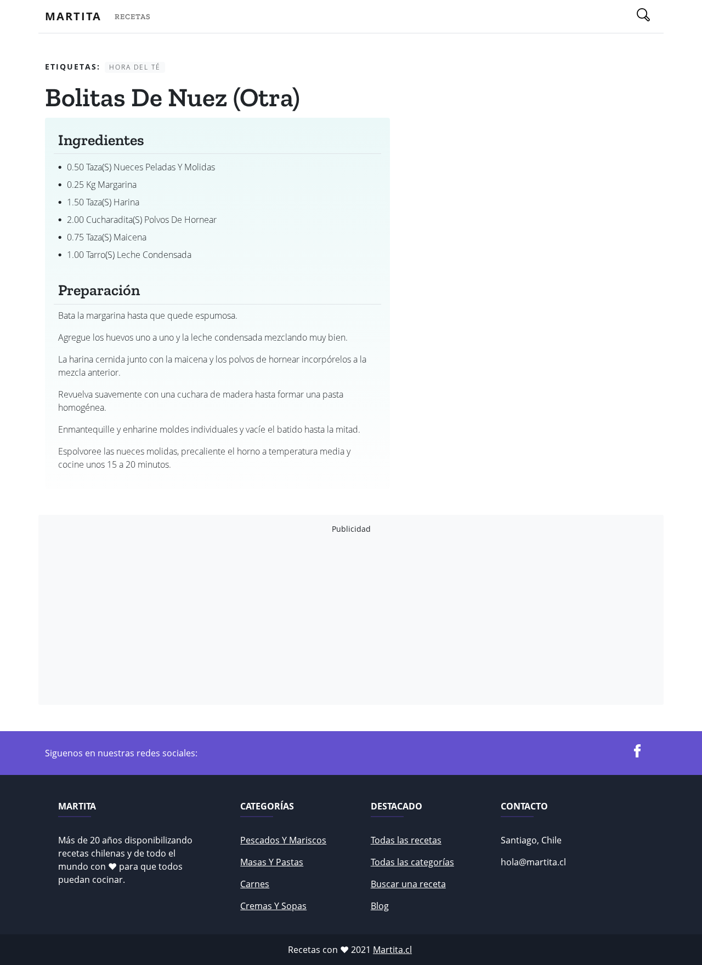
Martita (73, 16)
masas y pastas (271, 862)
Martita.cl (392, 950)
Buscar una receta (408, 884)
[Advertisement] (351, 619)
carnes (254, 884)
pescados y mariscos (283, 840)
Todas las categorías (412, 862)
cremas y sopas (273, 906)
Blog (380, 906)
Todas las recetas (406, 840)
